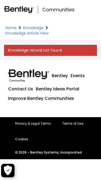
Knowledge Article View (26, 33)
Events (78, 76)
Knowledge (33, 27)
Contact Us (20, 89)
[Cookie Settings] (8, 170)
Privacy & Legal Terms (33, 123)
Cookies (21, 139)
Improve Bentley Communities (41, 98)
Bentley (60, 76)
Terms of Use (72, 123)
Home (11, 27)
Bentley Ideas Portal (57, 89)
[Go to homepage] (19, 9)
